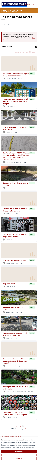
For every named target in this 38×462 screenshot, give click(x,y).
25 (25, 429)
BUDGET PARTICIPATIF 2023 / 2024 (11, 10)
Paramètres (19, 458)
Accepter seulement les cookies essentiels (19, 455)
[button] (32, 46)
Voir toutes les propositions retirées (11, 436)
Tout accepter (19, 451)
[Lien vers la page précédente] (16, 426)
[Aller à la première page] (14, 4)
